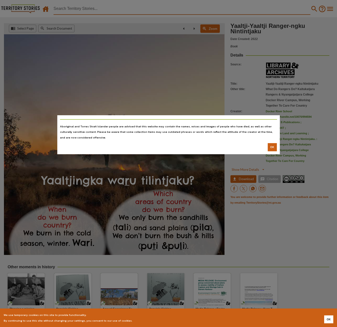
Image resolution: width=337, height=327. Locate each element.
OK (272, 147)
